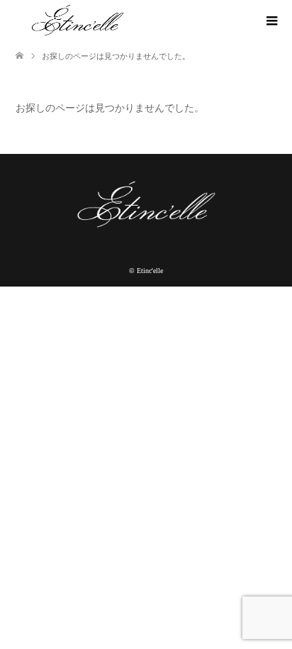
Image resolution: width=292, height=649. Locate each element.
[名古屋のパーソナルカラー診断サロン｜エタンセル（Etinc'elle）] (82, 20)
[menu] (270, 21)
